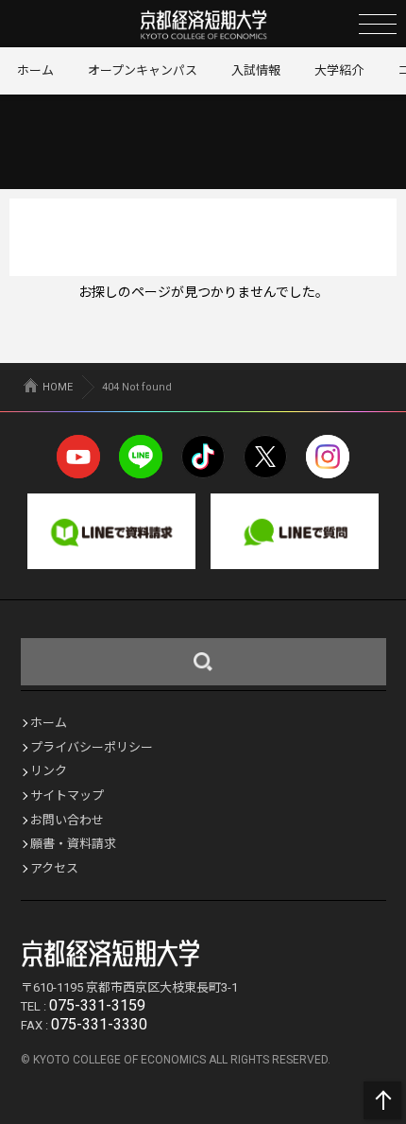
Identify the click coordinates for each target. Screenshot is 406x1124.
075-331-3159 (97, 1005)
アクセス (54, 868)
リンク (48, 771)
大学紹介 (339, 70)
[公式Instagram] (327, 456)
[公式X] (265, 456)
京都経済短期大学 (203, 24)
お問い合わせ (67, 820)
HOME (57, 387)
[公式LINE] (140, 456)
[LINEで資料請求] (111, 531)
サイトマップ (67, 795)
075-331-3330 (99, 1024)
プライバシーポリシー (91, 747)
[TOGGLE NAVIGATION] (378, 24)
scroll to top (382, 1100)
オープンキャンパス (142, 70)
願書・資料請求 (73, 844)
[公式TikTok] (203, 456)
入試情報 (255, 70)
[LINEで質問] (295, 531)
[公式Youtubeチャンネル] (78, 456)
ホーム (35, 70)
